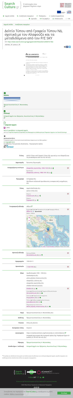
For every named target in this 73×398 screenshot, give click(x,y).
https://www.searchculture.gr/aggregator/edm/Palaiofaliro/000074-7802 (30, 42)
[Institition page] (5, 93)
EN (69, 18)
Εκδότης (21, 318)
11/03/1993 (30, 267)
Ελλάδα (29, 288)
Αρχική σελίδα (9, 16)
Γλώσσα (21, 323)
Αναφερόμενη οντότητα (16, 167)
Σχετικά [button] (33, 18)
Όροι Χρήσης (39, 381)
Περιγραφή (20, 179)
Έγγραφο (29, 200)
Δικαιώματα (19, 333)
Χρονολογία (20, 266)
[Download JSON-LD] (19, 45)
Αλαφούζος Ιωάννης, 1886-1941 (36, 172)
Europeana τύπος (18, 328)
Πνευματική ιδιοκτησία (51, 381)
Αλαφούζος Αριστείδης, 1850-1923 (37, 168)
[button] (48, 229)
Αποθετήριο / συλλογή (16, 346)
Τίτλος (21, 155)
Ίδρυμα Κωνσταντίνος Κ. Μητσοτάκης (16, 105)
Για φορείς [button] (45, 18)
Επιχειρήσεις (31, 297)
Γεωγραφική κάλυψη (16, 206)
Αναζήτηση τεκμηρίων (26, 16)
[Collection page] (4, 111)
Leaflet (43, 246)
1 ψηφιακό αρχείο (10, 125)
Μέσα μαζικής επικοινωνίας (35, 306)
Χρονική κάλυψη (18, 252)
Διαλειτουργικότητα (57, 16)
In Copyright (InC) (9, 142)
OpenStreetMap (50, 246)
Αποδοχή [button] (64, 393)
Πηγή (22, 313)
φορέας (6, 95)
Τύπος (22, 188)
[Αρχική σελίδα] (21, 5)
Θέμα (22, 273)
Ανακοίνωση (30, 196)
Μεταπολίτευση (32, 255)
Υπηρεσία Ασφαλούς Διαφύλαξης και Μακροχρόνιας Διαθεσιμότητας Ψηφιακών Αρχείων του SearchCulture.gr (37, 132)
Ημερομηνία (19, 261)
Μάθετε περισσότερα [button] (17, 394)
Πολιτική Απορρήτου (29, 381)
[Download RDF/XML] (11, 45)
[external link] (4, 106)
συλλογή (7, 113)
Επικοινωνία (58, 18)
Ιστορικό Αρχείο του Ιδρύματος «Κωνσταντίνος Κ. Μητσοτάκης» (24, 116)
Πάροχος (21, 342)
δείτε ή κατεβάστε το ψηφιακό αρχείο (16, 130)
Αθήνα (29, 211)
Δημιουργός (20, 162)
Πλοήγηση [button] (41, 16)
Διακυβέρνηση (31, 302)
